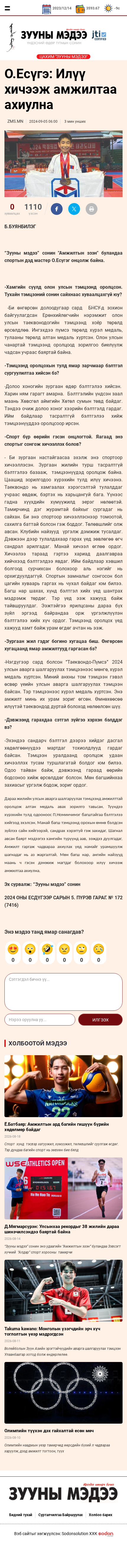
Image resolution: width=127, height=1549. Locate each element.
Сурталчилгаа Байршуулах (60, 1515)
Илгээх (100, 1020)
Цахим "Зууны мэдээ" (63, 56)
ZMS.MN (15, 121)
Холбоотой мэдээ (38, 1043)
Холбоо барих (100, 1515)
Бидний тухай (20, 1515)
